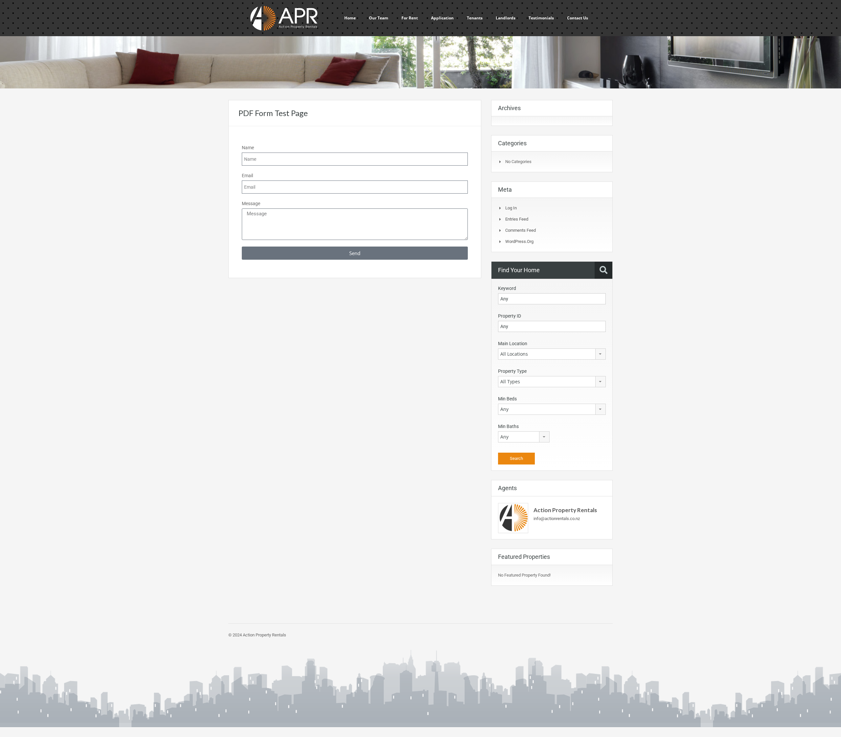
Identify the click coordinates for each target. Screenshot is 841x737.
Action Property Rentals (565, 510)
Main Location (512, 343)
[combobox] (552, 354)
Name (248, 147)
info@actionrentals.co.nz (557, 518)
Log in (511, 207)
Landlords (505, 18)
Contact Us (577, 18)
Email (247, 175)
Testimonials (541, 18)
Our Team (378, 18)
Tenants (475, 18)
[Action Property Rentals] (513, 517)
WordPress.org (519, 241)
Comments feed (520, 230)
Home (350, 18)
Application (442, 18)
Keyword (507, 288)
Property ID (509, 316)
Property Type (512, 371)
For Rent (409, 18)
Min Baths (508, 426)
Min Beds (507, 398)
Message (251, 203)
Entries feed (516, 219)
